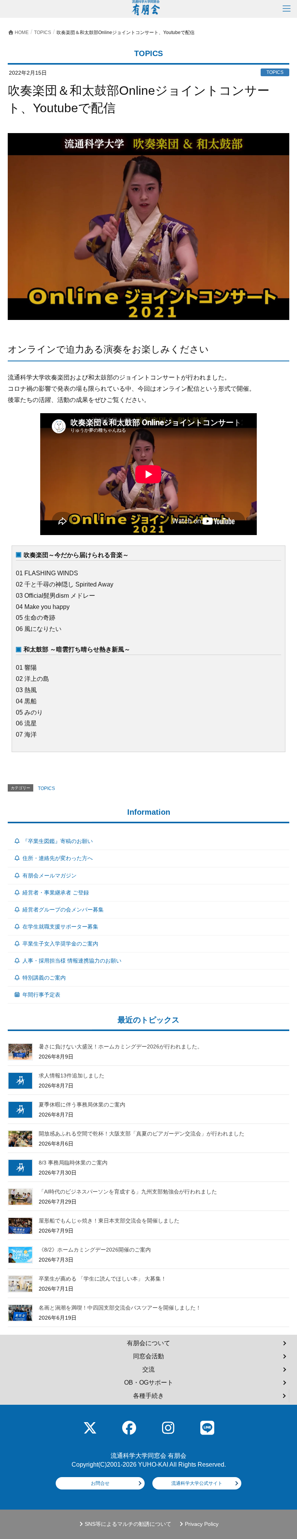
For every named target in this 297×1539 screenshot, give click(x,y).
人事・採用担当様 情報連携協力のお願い (71, 961)
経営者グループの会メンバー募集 (63, 909)
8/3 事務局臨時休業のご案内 (73, 1162)
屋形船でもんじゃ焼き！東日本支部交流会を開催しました (109, 1221)
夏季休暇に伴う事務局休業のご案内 (82, 1104)
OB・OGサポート (148, 1382)
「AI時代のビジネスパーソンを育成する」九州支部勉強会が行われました (128, 1191)
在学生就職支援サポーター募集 (60, 926)
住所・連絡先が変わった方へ (57, 858)
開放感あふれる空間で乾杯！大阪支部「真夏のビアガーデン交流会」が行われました (141, 1133)
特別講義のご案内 (44, 978)
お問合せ (100, 1483)
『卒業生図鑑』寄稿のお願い (57, 841)
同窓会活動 (148, 1356)
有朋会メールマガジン (49, 875)
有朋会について (148, 1343)
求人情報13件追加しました (71, 1075)
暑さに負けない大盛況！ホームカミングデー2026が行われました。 (121, 1046)
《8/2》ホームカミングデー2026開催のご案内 (95, 1250)
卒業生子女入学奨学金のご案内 (60, 943)
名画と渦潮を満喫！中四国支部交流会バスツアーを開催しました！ (120, 1308)
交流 (148, 1369)
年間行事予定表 (41, 995)
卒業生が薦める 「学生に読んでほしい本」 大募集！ (102, 1279)
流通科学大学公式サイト (196, 1483)
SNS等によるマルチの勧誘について (128, 1524)
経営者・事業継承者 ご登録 (55, 892)
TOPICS (46, 788)
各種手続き (148, 1395)
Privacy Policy (201, 1524)
